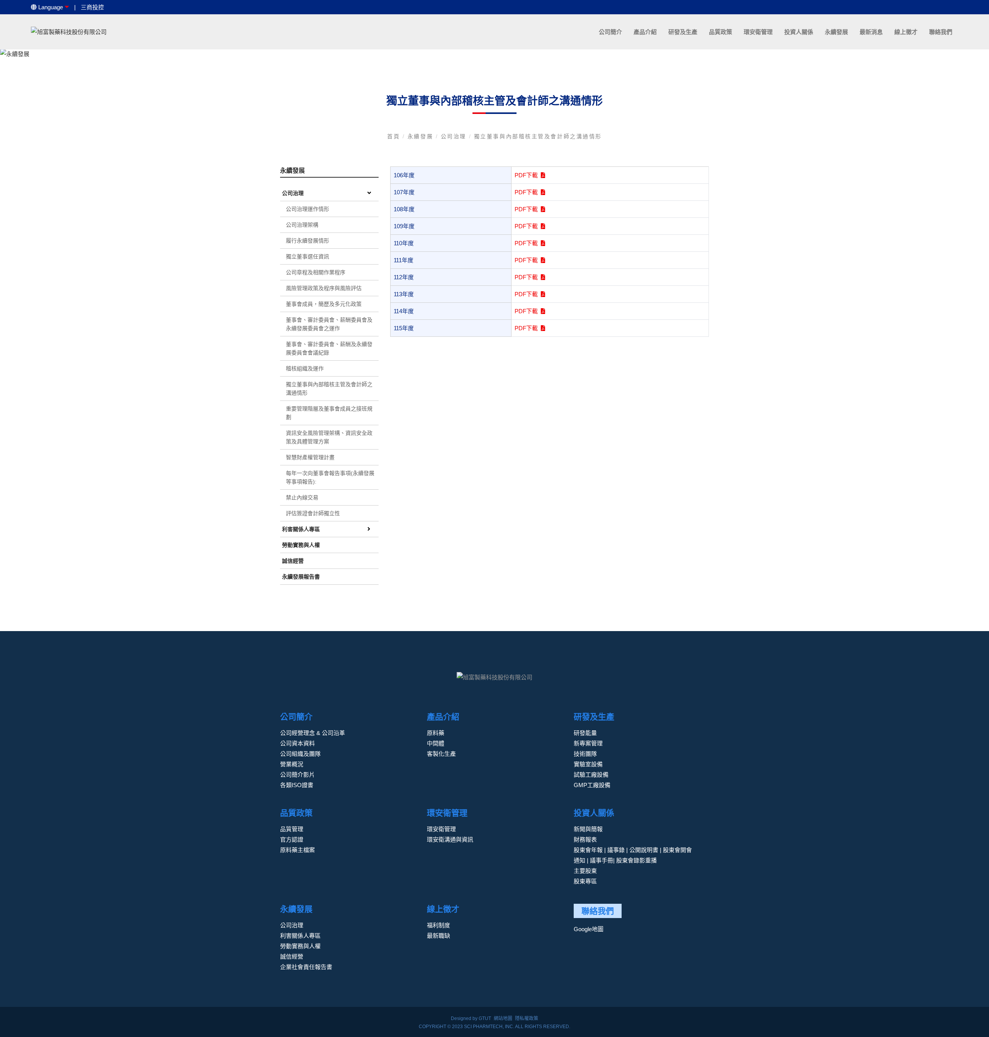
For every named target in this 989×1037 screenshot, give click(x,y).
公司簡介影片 (297, 774)
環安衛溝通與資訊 (450, 839)
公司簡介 (610, 32)
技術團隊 (585, 753)
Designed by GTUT (471, 1018)
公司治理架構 (302, 225)
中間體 (435, 743)
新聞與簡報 (588, 829)
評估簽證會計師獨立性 (313, 513)
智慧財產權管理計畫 (310, 457)
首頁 (395, 136)
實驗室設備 (588, 764)
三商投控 (92, 7)
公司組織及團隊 (300, 753)
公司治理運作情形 (307, 209)
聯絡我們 (940, 32)
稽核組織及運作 (305, 368)
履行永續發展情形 (307, 241)
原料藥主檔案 (297, 850)
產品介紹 (645, 32)
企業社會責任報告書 (306, 967)
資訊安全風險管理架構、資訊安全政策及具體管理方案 (329, 437)
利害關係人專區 (301, 529)
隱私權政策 (526, 1018)
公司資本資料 (297, 743)
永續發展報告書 (301, 577)
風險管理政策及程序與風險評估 (324, 288)
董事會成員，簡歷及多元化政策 (324, 304)
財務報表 (585, 839)
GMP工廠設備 (592, 785)
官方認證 (291, 839)
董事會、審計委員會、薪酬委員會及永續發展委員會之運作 (329, 324)
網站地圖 (503, 1018)
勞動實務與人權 (301, 545)
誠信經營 (293, 561)
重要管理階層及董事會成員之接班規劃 (329, 413)
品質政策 (720, 32)
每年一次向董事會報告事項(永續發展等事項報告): (330, 477)
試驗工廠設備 (591, 774)
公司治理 (455, 136)
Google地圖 (588, 929)
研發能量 (585, 733)
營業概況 (291, 764)
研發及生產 (682, 32)
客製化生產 (441, 753)
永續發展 (836, 32)
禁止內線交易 (302, 497)
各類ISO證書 (296, 785)
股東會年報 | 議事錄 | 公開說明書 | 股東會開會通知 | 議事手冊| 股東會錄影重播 (633, 855)
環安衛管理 (758, 32)
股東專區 (585, 881)
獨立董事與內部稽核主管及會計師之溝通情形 (538, 136)
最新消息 (871, 32)
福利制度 (438, 925)
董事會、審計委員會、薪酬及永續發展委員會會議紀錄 (329, 348)
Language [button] (50, 7)
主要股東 (585, 870)
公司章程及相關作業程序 (315, 272)
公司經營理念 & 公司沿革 (312, 733)
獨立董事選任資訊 (307, 256)
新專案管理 (588, 743)
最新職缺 (438, 935)
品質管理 (291, 829)
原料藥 (435, 733)
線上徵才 (906, 32)
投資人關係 (798, 32)
